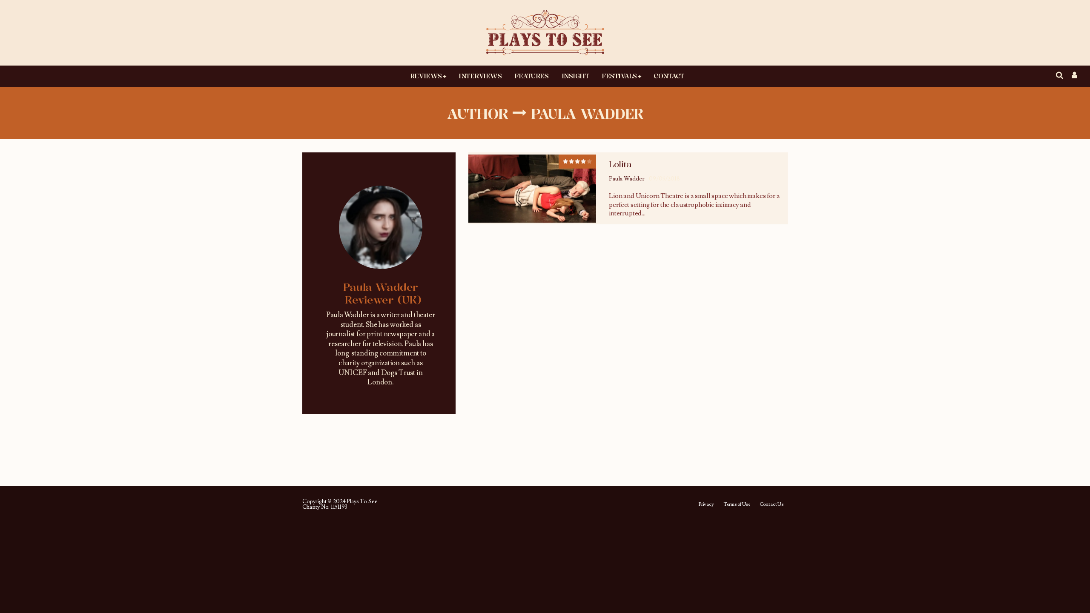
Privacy (706, 504)
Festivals (619, 76)
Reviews (426, 76)
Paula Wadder (627, 179)
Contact (669, 76)
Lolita (620, 164)
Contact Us (771, 504)
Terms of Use (736, 504)
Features (531, 76)
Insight (575, 76)
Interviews (480, 76)
